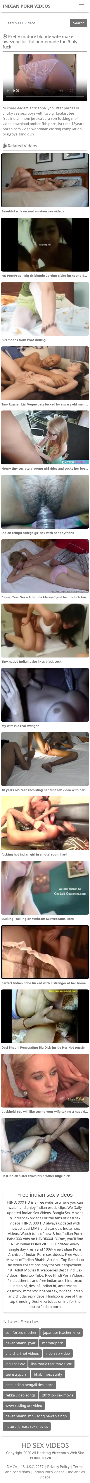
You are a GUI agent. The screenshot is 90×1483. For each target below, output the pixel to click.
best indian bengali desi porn (29, 1384)
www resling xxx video (23, 1405)
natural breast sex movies (26, 1426)
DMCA (12, 1466)
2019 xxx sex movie (57, 1395)
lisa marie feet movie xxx (51, 1363)
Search (79, 23)
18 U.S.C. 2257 (32, 1466)
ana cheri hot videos (22, 1353)
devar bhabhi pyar (20, 1343)
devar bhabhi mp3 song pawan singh (36, 1416)
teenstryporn (16, 1374)
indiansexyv (15, 1363)
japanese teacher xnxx (61, 1332)
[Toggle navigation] (81, 6)
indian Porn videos (49, 1472)
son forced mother (21, 1332)
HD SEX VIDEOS (45, 1445)
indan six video (57, 1353)
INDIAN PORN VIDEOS (26, 6)
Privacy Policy (58, 1466)
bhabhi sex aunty (48, 1374)
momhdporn (52, 1343)
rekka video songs (20, 1395)
